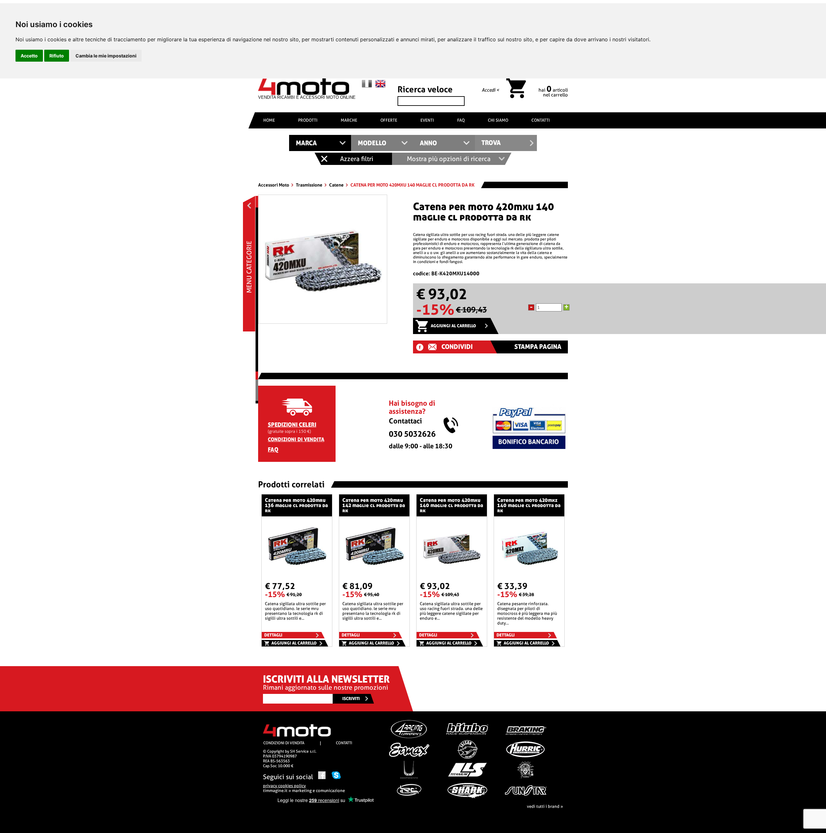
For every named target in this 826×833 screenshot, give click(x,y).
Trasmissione (309, 185)
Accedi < (490, 90)
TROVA (491, 143)
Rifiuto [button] (56, 55)
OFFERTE (388, 120)
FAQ (461, 120)
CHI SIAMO (498, 120)
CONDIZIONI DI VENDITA (296, 439)
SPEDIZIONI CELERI (292, 424)
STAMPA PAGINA (537, 346)
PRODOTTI (307, 120)
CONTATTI (540, 120)
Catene (337, 185)
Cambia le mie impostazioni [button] (106, 55)
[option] (322, 259)
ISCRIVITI (351, 698)
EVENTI (427, 120)
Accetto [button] (29, 55)
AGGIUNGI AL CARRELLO (453, 325)
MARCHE (349, 120)
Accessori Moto (274, 185)
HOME (269, 120)
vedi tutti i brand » (545, 806)
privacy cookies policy (284, 785)
